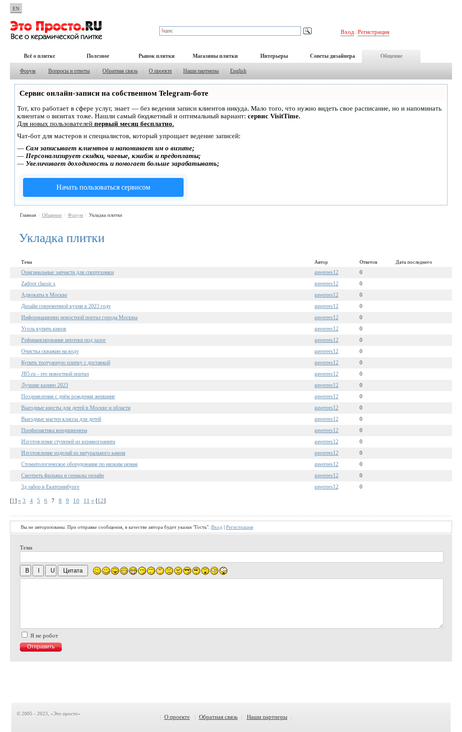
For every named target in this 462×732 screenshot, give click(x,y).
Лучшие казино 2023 (44, 385)
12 (100, 500)
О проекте (160, 71)
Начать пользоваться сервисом (103, 187)
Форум (28, 71)
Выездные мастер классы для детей (61, 419)
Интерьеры (274, 56)
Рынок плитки (157, 56)
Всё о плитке (39, 56)
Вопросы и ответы (69, 71)
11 (86, 500)
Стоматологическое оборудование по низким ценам (79, 464)
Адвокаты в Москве (44, 295)
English (238, 71)
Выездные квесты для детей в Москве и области (75, 408)
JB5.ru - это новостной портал (55, 374)
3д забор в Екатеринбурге (50, 487)
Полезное (98, 56)
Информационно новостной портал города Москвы (79, 317)
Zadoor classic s (38, 283)
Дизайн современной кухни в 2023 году (66, 306)
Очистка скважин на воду (50, 351)
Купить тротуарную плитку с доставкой (65, 362)
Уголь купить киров (43, 329)
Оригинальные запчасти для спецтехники (67, 272)
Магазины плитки (215, 56)
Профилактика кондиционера (54, 430)
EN (16, 8)
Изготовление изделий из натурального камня (73, 453)
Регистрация (373, 31)
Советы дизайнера (332, 56)
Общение (391, 56)
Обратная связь (120, 71)
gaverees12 (326, 272)
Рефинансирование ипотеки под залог (63, 340)
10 (76, 500)
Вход (347, 31)
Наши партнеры (201, 71)
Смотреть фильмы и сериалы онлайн (62, 475)
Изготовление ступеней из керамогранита (68, 441)
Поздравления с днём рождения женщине (68, 396)
